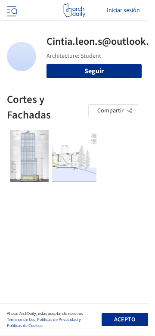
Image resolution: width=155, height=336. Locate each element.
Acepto (124, 319)
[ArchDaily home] (74, 10)
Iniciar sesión (123, 10)
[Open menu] (11, 10)
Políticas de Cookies (24, 326)
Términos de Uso (21, 320)
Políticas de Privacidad (57, 320)
